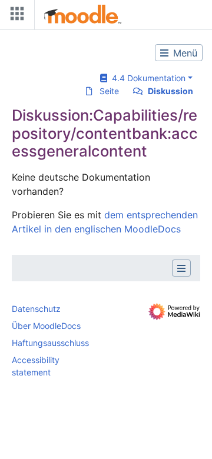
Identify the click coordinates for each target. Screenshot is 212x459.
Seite (109, 91)
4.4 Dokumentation (146, 78)
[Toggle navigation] (14, 16)
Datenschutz (36, 309)
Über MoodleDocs (46, 326)
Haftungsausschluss (50, 343)
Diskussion (170, 91)
